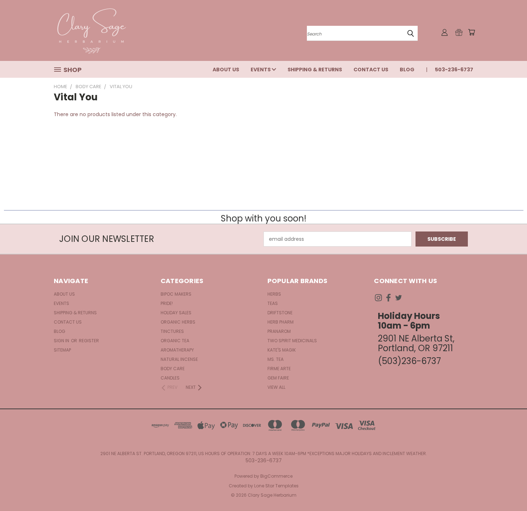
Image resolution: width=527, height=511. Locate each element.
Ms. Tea (275, 359)
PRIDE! (167, 303)
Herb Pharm (280, 322)
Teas (272, 303)
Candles (170, 378)
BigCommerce (276, 476)
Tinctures (172, 331)
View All (276, 387)
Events (261, 69)
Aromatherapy (177, 350)
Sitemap (62, 350)
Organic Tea (175, 341)
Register (89, 341)
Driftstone (280, 313)
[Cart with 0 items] (471, 32)
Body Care (173, 369)
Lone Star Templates (276, 486)
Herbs (274, 294)
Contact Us (370, 69)
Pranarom (279, 331)
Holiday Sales (176, 313)
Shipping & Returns (315, 69)
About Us (226, 69)
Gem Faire (278, 378)
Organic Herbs (178, 322)
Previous (508, 488)
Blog (407, 69)
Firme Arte (279, 369)
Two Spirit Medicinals (292, 341)
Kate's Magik (281, 350)
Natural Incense (179, 359)
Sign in (62, 341)
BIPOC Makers (176, 294)
